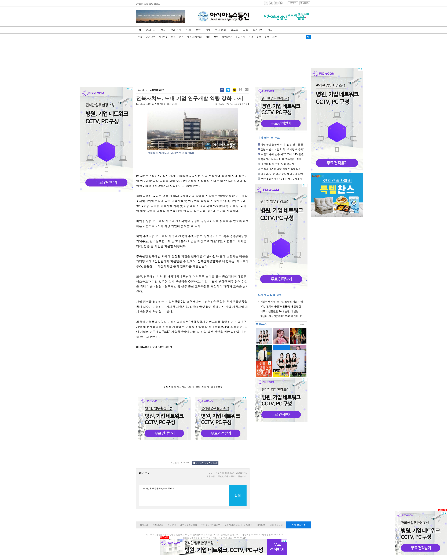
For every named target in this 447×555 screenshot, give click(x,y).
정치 (163, 29)
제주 (274, 36)
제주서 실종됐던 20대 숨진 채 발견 (279, 311)
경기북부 (163, 36)
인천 (173, 36)
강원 (208, 36)
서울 (140, 36)
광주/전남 (227, 36)
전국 (198, 29)
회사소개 (144, 525)
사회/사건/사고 (156, 90)
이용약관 (171, 525)
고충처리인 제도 (232, 525)
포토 (245, 29)
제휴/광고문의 (276, 525)
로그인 (293, 3)
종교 (270, 29)
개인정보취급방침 (188, 525)
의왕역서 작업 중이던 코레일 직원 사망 (281, 301)
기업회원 (248, 525)
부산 (258, 36)
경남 (250, 36)
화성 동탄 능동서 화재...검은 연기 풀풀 (282, 144)
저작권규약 (158, 525)
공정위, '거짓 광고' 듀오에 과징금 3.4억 (282, 173)
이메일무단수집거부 (210, 525)
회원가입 (304, 3)
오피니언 (258, 29)
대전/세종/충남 (194, 36)
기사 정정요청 (298, 525)
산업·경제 (175, 29)
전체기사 (151, 29)
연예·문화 (220, 29)
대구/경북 (240, 36)
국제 (208, 29)
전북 (216, 36)
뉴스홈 (141, 90)
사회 (188, 29)
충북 (181, 36)
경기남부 (150, 36)
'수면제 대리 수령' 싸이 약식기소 (278, 164)
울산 (266, 36)
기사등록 (261, 525)
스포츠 (234, 29)
